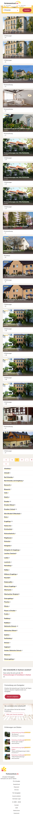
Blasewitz (7, 489)
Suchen (27, 10)
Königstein (7, 546)
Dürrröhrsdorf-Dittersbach (12, 513)
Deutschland (16, 784)
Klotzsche (7, 541)
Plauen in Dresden (9, 610)
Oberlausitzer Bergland (11, 594)
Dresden (6, 501)
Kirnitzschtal (8, 529)
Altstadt (6, 473)
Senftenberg (8, 638)
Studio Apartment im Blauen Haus (15, 104)
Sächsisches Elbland (10, 630)
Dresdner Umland (9, 509)
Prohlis (6, 614)
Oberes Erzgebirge (9, 586)
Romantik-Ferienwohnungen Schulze (16, 446)
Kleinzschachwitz (9, 533)
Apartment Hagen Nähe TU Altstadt (16, 226)
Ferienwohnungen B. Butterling (14, 275)
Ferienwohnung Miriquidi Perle (21, 732)
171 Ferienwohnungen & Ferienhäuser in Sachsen (17, 674)
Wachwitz (7, 655)
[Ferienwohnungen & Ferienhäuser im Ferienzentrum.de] (11, 3)
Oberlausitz (7, 590)
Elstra (6, 517)
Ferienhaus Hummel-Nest (12, 250)
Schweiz (16, 790)
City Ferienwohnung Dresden (13, 31)
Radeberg (7, 618)
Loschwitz (7, 562)
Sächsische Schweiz (10, 626)
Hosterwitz (7, 526)
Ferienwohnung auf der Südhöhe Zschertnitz (17, 128)
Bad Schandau (8, 477)
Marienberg (7, 565)
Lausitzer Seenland (10, 553)
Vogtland (7, 647)
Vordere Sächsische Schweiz (12, 650)
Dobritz (6, 497)
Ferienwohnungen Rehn (12, 324)
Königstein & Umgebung (11, 550)
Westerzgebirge (9, 659)
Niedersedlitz (8, 582)
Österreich (16, 787)
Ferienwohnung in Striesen (13, 80)
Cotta (5, 493)
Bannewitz (7, 485)
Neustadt (7, 578)
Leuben (6, 558)
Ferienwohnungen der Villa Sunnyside (16, 153)
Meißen (6, 570)
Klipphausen (8, 538)
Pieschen (7, 602)
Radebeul (7, 623)
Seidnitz (6, 635)
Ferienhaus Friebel (10, 421)
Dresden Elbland (9, 505)
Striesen (6, 643)
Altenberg (7, 468)
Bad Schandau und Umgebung (13, 481)
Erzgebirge (7, 521)
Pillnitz (6, 606)
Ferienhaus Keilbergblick (19, 740)
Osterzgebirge (8, 598)
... (26, 460)
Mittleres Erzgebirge (10, 574)
